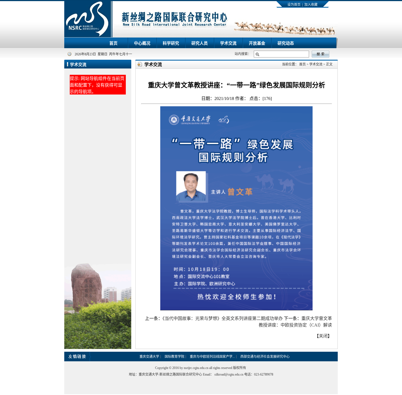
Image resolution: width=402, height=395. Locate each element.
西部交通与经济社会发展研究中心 (265, 357)
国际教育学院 (174, 357)
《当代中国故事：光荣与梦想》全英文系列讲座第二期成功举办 (222, 318)
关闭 (323, 336)
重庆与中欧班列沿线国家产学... (212, 357)
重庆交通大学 (149, 357)
